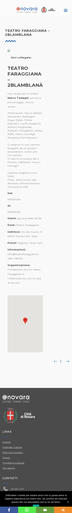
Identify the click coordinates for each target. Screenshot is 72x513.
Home (7, 442)
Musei (6, 457)
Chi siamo (9, 467)
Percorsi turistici (13, 452)
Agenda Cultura (12, 447)
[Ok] (67, 502)
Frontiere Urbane (13, 462)
